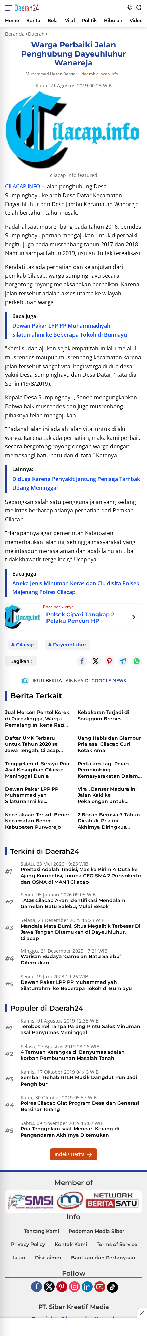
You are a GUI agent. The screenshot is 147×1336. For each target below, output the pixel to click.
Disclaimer (48, 1257)
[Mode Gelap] (129, 7)
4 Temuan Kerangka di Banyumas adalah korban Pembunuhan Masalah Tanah (73, 1055)
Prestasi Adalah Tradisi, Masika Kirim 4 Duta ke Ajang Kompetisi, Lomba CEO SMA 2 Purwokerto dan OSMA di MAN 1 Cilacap (81, 875)
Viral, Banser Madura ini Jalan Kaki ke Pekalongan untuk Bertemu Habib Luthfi (107, 795)
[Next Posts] (134, 618)
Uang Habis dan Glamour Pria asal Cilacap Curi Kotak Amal (109, 744)
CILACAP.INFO (22, 186)
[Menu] (9, 8)
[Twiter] (49, 1287)
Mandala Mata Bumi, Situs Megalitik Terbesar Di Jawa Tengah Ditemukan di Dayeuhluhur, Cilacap (81, 932)
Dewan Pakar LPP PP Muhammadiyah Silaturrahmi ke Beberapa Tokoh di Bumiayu (31, 795)
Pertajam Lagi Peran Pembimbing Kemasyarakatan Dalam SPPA (108, 769)
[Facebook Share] (82, 661)
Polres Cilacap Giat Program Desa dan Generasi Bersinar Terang (80, 1106)
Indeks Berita (70, 1154)
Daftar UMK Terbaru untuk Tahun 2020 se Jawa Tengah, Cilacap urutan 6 (32, 744)
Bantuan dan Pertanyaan (103, 1257)
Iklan (19, 1257)
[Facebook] (36, 1287)
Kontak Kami (71, 1244)
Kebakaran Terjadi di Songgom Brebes (103, 715)
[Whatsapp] (137, 661)
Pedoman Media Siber (96, 1231)
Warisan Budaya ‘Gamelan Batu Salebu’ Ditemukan (71, 959)
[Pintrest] (109, 661)
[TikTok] (112, 1287)
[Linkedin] (87, 1287)
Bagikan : (21, 661)
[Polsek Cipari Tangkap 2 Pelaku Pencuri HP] (22, 616)
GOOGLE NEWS (108, 680)
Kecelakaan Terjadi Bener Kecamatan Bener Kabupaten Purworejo (37, 821)
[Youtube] (99, 1287)
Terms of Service (117, 1244)
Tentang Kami (41, 1231)
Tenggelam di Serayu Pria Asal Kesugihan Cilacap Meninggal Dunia (37, 769)
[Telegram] (123, 661)
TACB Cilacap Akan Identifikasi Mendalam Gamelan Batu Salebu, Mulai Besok (73, 903)
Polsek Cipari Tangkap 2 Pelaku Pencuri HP (80, 617)
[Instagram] (74, 1287)
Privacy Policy (28, 1244)
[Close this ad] (142, 1313)
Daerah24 (26, 8)
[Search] (138, 7)
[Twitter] (96, 661)
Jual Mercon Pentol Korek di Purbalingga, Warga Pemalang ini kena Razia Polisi (37, 718)
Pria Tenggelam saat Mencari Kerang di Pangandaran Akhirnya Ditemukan (70, 1132)
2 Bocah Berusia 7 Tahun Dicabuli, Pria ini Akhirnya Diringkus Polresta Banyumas (109, 821)
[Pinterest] (61, 1287)
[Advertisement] (73, 1327)
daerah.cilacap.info (100, 74)
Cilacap (25, 645)
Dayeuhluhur (69, 645)
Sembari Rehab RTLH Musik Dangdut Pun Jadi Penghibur (79, 1080)
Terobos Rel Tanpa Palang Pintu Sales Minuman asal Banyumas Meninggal (81, 1029)
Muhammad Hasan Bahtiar (51, 74)
